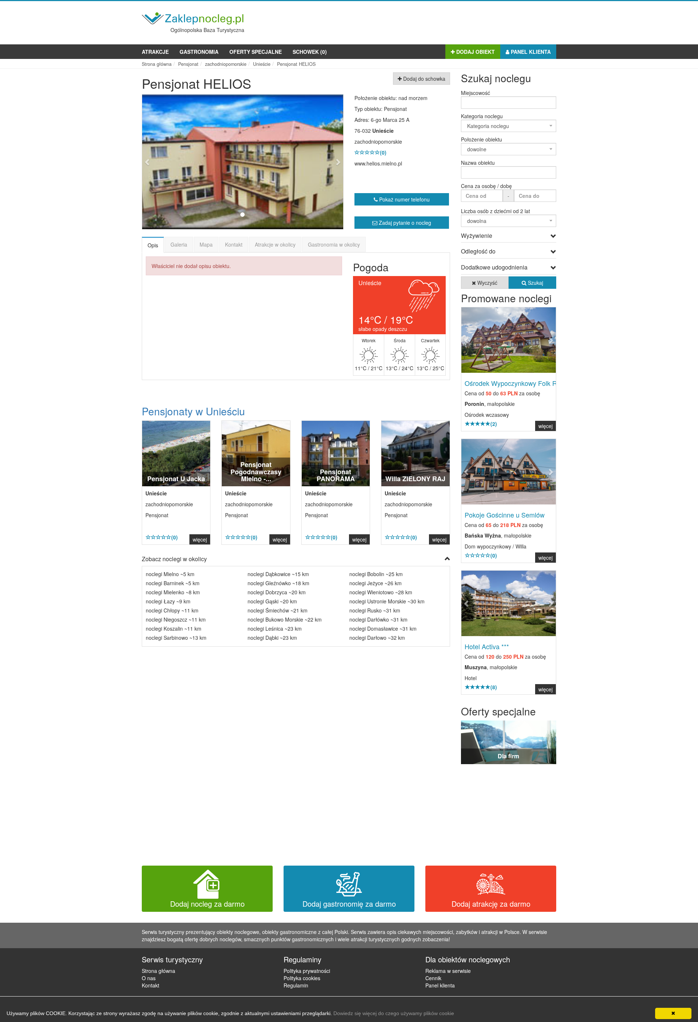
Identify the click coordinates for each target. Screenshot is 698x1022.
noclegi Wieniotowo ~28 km (380, 592)
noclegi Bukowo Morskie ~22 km (285, 619)
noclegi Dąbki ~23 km (272, 637)
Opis (153, 245)
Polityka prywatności (307, 970)
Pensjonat (395, 108)
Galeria (179, 244)
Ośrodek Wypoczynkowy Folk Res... (517, 383)
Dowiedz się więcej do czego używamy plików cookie (393, 1013)
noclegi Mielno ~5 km (170, 574)
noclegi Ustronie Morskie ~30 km (387, 601)
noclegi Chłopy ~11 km (172, 610)
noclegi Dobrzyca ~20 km (277, 592)
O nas (149, 978)
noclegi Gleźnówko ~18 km (278, 583)
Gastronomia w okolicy (334, 244)
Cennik (433, 978)
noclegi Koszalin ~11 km (173, 628)
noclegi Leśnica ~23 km (275, 628)
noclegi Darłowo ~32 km (377, 637)
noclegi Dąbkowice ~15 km (278, 574)
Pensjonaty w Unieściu (193, 411)
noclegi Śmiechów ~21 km (278, 610)
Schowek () (310, 51)
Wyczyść (486, 282)
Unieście (383, 130)
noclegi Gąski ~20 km (272, 601)
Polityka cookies (302, 978)
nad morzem (413, 97)
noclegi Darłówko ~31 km (378, 619)
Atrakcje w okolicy (275, 244)
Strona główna (158, 970)
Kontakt (233, 244)
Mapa (206, 244)
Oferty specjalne (255, 51)
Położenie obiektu (481, 139)
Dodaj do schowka (423, 78)
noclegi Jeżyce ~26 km (375, 583)
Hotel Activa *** (487, 646)
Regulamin (296, 985)
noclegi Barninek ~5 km (173, 583)
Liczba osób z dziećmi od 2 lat (495, 211)
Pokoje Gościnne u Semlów (505, 514)
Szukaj (534, 282)
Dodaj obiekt (475, 51)
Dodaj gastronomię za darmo (349, 903)
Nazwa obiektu (478, 162)
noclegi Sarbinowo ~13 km (176, 637)
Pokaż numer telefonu (404, 199)
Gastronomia (199, 51)
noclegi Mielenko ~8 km (173, 592)
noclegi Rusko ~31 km (374, 610)
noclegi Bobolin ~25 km (376, 574)
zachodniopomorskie (378, 141)
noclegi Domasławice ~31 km (383, 628)
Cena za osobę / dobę (486, 185)
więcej (200, 539)
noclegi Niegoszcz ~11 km (176, 619)
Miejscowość (475, 92)
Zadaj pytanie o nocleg (404, 222)
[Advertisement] (424, 21)
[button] (157, 162)
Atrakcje (155, 51)
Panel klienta (530, 51)
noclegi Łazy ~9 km (168, 601)
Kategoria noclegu (482, 116)
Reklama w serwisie (448, 970)
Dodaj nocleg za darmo (207, 903)
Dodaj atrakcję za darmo (491, 903)
